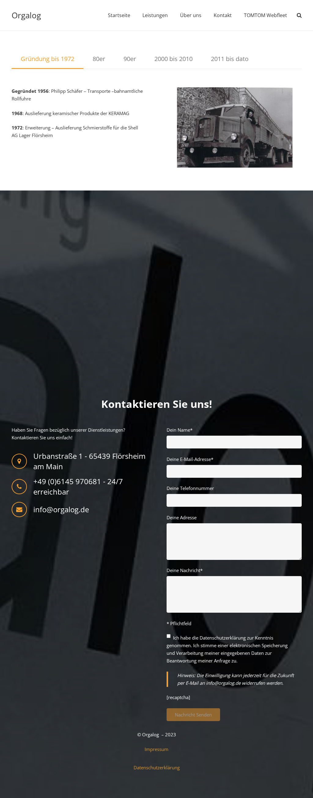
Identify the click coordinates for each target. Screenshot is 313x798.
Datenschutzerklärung (223, 638)
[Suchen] (299, 15)
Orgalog (26, 15)
